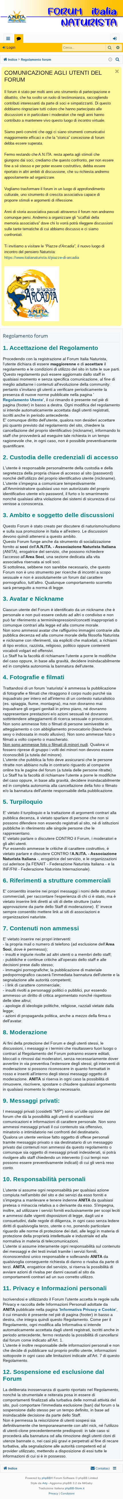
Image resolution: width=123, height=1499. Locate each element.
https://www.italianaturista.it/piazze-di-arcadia (41, 257)
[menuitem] (117, 59)
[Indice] (61, 17)
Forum (20, 39)
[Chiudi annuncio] (117, 71)
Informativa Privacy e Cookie (88, 1309)
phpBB (46, 1478)
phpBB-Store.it (74, 1488)
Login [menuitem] (116, 39)
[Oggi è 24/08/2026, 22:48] (110, 59)
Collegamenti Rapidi (9, 39)
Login (11, 48)
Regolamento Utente (23, 400)
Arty (44, 1483)
